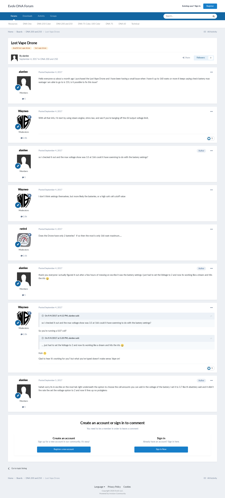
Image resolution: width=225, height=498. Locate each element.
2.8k (25, 138)
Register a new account (64, 449)
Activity (41, 16)
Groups (53, 16)
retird (23, 229)
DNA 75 (109, 24)
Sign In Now (161, 449)
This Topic (202, 16)
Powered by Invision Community (112, 493)
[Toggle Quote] (43, 315)
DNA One (27, 24)
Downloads (27, 16)
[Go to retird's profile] (24, 240)
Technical (135, 24)
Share (187, 58)
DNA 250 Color (44, 24)
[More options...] (211, 72)
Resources (12, 24)
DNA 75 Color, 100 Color (89, 24)
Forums (14, 16)
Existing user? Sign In (191, 6)
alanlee (25, 56)
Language (99, 487)
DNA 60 (122, 24)
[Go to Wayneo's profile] (24, 122)
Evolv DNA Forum (20, 6)
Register (210, 6)
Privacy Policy (114, 487)
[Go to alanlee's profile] (14, 57)
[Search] (213, 16)
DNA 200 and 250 (64, 24)
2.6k (25, 256)
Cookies (127, 487)
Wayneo (23, 111)
